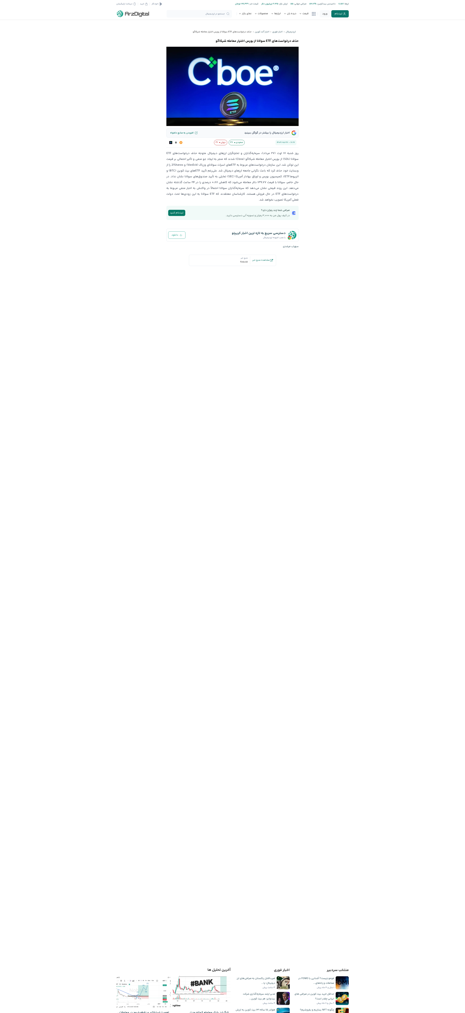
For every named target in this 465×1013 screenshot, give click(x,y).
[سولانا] (171, 142)
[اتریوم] (176, 142)
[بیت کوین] (181, 142)
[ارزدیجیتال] (133, 13)
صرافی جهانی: (299, 4)
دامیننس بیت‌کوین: (325, 4)
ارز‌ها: (346, 4)
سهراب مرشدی (291, 247)
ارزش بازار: (283, 4)
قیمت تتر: (253, 4)
